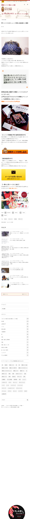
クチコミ (9, 391)
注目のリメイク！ (19, 373)
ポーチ (10, 382)
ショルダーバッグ (11, 388)
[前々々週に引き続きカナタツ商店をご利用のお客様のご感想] (5, 248)
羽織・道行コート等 (14, 344)
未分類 (14, 321)
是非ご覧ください (13, 188)
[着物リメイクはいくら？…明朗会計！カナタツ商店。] (5, 233)
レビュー (24, 379)
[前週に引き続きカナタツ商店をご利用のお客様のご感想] (5, 263)
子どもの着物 (9, 379)
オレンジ (14, 391)
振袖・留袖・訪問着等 (14, 339)
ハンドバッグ (13, 385)
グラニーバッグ (19, 388)
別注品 (15, 219)
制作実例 (15, 379)
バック (7, 385)
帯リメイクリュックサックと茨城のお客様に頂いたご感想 (19, 278)
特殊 (9, 373)
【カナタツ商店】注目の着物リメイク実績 (16, 231)
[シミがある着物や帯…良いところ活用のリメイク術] (5, 285)
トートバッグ (20, 385)
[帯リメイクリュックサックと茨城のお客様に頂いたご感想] (5, 277)
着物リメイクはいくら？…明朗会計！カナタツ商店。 (19, 234)
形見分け (13, 376)
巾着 (24, 376)
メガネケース (4, 382)
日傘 (14, 337)
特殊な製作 (14, 329)
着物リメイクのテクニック (6, 370)
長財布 (6, 365)
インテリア (14, 352)
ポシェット (10, 219)
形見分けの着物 (14, 347)
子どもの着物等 (14, 355)
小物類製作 (14, 331)
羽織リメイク (11, 365)
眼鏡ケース (22, 370)
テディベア (4, 388)
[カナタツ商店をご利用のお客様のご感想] (5, 241)
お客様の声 (11, 246)
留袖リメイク (4, 373)
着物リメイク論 (24, 365)
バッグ (14, 326)
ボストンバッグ (22, 382)
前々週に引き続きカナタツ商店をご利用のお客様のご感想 (19, 256)
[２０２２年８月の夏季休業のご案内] (5, 270)
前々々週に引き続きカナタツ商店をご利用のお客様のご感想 (19, 248)
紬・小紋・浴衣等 (14, 350)
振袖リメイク (4, 376)
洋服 (14, 342)
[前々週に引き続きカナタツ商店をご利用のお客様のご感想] (5, 255)
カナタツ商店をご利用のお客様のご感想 (17, 240)
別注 (20, 379)
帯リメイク (20, 219)
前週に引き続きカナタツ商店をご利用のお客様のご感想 (19, 263)
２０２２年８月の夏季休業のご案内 (16, 269)
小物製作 (3, 379)
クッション (4, 391)
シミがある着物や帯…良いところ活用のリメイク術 (19, 285)
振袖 (9, 376)
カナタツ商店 (10, 222)
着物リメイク (15, 370)
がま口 (5, 219)
